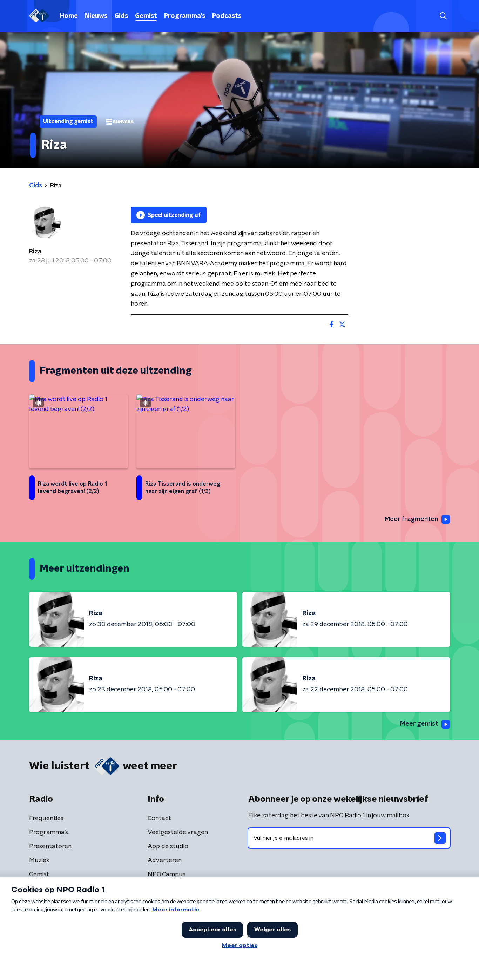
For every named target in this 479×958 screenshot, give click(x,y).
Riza (35, 251)
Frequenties (46, 818)
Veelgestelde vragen (178, 832)
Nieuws (96, 16)
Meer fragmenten (411, 519)
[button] (443, 15)
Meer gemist (419, 724)
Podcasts (226, 16)
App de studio (168, 846)
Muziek (39, 860)
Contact (159, 818)
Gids (121, 16)
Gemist (146, 16)
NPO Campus (166, 874)
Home (69, 16)
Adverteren (165, 860)
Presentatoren (50, 846)
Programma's (184, 16)
